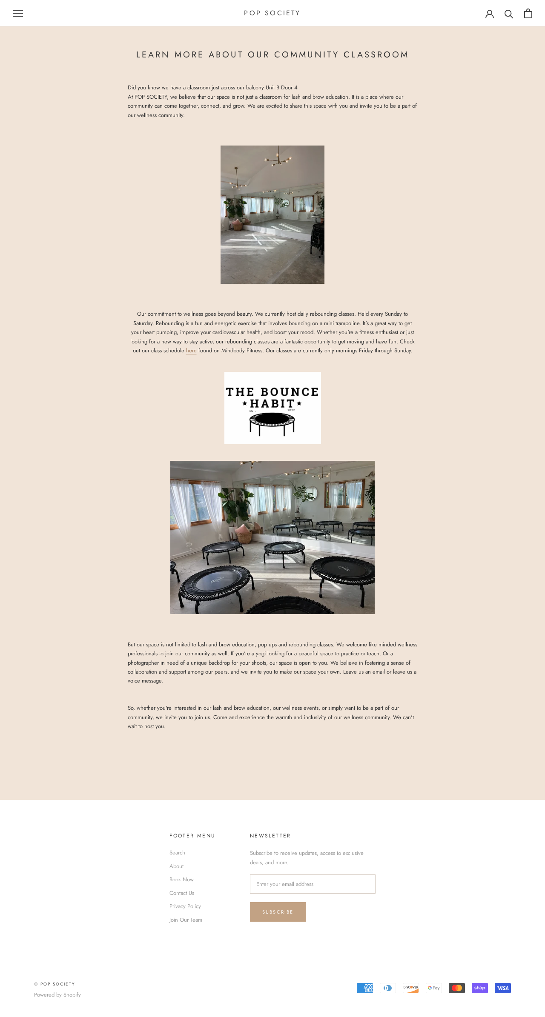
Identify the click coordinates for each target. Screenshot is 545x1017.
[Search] (509, 13)
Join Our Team (185, 920)
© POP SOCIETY (54, 984)
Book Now (181, 879)
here (191, 350)
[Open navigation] (18, 13)
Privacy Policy (185, 906)
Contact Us (181, 893)
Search (177, 852)
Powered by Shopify (57, 995)
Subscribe (278, 911)
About (176, 866)
